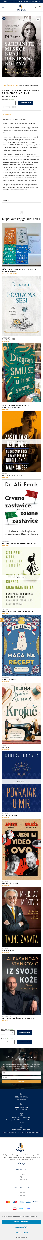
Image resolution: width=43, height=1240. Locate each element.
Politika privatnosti (21, 1237)
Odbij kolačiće (21, 1227)
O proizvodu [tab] (7, 115)
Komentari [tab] (6, 200)
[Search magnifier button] (36, 7)
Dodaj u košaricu (25, 102)
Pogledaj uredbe (21, 1233)
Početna (4, 85)
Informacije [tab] (7, 196)
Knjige (10, 85)
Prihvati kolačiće (21, 1222)
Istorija (15, 85)
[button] (3, 7)
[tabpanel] (21, 155)
